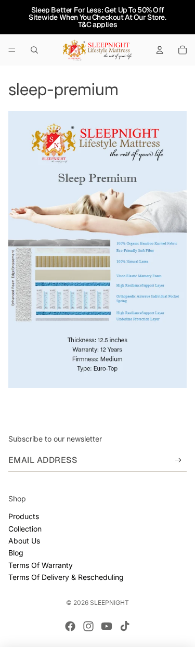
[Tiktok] (125, 626)
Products (23, 516)
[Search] (34, 49)
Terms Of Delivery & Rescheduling (66, 577)
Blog (15, 552)
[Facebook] (70, 626)
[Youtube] (106, 626)
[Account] (159, 49)
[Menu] (12, 50)
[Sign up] (178, 460)
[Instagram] (88, 626)
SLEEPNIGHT (109, 602)
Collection (25, 528)
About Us (24, 540)
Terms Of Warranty (40, 565)
